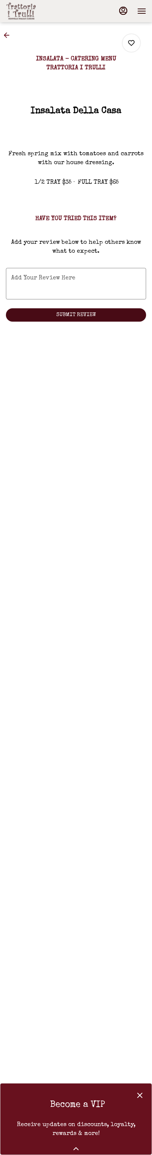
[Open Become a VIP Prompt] (76, 1148)
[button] (9, 35)
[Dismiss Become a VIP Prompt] (140, 1095)
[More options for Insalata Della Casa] (131, 43)
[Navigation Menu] (142, 11)
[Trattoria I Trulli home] (39, 11)
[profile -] (123, 10)
